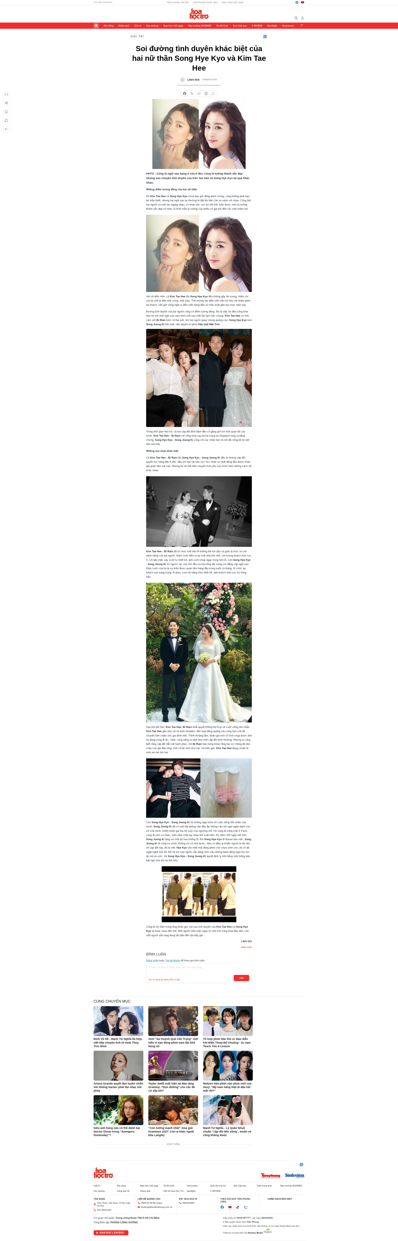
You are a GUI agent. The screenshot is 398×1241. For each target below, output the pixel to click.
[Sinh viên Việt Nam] (294, 1176)
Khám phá (123, 25)
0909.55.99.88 (148, 1203)
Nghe (6, 94)
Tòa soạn (99, 1199)
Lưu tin (6, 112)
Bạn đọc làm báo (112, 1232)
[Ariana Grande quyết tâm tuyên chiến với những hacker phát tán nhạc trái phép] (118, 1066)
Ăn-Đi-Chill (222, 25)
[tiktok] (239, 1207)
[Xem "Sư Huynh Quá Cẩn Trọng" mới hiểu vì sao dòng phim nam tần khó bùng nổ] (173, 1021)
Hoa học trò (103, 1173)
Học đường (152, 25)
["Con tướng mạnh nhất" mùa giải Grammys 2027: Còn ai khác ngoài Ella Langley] (173, 1110)
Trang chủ (96, 25)
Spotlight (272, 25)
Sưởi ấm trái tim (218, 1185)
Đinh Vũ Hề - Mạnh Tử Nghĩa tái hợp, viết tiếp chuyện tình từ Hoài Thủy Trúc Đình (118, 1042)
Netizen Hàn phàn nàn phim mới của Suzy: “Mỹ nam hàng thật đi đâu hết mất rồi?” (227, 1087)
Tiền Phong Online (178, 2)
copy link (199, 93)
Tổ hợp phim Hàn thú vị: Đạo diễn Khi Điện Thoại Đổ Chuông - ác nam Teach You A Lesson (227, 1042)
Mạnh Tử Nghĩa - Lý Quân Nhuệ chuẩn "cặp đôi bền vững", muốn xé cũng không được (227, 1131)
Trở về (6, 129)
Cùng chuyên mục (112, 1001)
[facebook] (297, 2)
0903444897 (188, 1203)
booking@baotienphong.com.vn (156, 1207)
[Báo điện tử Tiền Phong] (270, 1176)
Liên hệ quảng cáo (149, 1199)
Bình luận (6, 120)
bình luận (213, 93)
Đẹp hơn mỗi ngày (173, 25)
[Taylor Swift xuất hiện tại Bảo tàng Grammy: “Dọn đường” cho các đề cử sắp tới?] (173, 1066)
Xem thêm (301, 25)
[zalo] (248, 1207)
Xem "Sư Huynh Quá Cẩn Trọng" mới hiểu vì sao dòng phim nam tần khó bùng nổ (173, 1042)
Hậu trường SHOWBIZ (199, 25)
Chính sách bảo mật (280, 1199)
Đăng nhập (152, 960)
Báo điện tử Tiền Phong (199, 14)
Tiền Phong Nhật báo (205, 2)
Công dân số (123, 1191)
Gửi (241, 978)
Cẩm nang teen (264, 1185)
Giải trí (137, 25)
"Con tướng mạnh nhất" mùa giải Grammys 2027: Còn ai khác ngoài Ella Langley (171, 1131)
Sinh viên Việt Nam (232, 2)
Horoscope (288, 25)
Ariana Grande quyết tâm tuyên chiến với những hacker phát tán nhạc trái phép (118, 1087)
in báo (206, 93)
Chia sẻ (6, 103)
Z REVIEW (257, 25)
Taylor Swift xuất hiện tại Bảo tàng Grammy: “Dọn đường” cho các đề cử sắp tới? (171, 1087)
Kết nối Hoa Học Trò (173, 1191)
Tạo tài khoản (172, 960)
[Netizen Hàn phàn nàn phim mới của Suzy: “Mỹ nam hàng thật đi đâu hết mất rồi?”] (228, 1066)
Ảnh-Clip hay (240, 25)
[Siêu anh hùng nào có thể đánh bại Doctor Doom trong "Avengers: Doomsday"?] (118, 1110)
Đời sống (108, 25)
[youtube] (302, 2)
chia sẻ (185, 93)
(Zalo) (159, 1203)
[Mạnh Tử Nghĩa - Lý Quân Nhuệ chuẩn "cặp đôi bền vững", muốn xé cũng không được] (228, 1110)
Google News (264, 36)
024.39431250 (104, 1210)
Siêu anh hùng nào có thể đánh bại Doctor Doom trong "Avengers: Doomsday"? (117, 1131)
